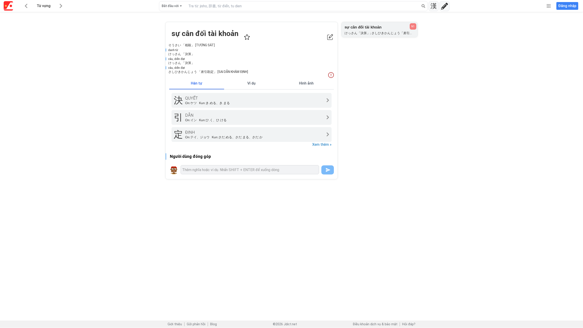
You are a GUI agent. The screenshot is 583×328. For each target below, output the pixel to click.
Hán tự (196, 83)
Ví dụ (251, 83)
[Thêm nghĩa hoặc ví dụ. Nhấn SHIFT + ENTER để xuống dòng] (250, 169)
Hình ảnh (306, 83)
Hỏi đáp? (408, 324)
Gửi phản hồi (196, 324)
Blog (213, 324)
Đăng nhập (567, 6)
